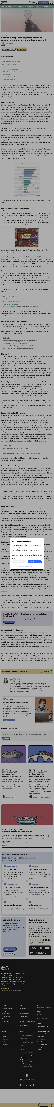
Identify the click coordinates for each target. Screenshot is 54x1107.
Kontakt (22, 566)
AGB (19, 566)
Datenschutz (14, 566)
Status (31, 566)
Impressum (26, 566)
